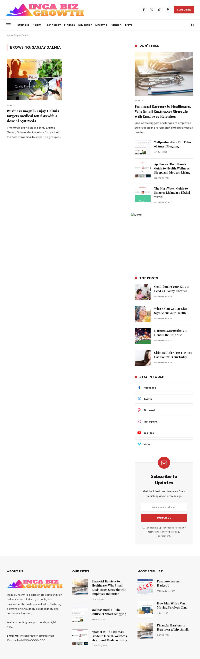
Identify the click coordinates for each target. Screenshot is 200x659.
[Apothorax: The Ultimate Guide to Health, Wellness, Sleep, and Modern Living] (143, 169)
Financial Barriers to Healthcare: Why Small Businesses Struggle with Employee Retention (163, 111)
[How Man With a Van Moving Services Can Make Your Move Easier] (145, 609)
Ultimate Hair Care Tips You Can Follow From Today (173, 355)
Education (85, 24)
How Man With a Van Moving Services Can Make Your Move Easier (173, 605)
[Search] (192, 24)
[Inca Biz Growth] (45, 10)
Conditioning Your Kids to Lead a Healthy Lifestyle (171, 289)
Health (37, 24)
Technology (53, 24)
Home (10, 35)
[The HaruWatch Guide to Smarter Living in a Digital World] (143, 194)
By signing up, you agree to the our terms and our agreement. (166, 531)
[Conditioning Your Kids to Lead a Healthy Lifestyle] (143, 292)
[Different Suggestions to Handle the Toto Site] (143, 336)
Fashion (116, 24)
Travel (129, 24)
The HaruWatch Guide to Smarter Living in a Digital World (172, 192)
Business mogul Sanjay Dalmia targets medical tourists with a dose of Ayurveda (33, 116)
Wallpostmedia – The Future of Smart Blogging (173, 144)
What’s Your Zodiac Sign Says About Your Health (170, 311)
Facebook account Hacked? (169, 583)
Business (23, 24)
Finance (69, 24)
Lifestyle (101, 24)
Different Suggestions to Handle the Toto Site (170, 333)
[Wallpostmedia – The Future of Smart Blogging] (143, 147)
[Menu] (8, 24)
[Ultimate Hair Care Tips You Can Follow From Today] (143, 358)
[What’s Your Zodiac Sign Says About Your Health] (143, 314)
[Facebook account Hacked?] (145, 587)
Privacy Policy (172, 531)
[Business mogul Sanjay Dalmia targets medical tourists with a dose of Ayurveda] (34, 79)
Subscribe (184, 9)
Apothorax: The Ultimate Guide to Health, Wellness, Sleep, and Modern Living (172, 168)
